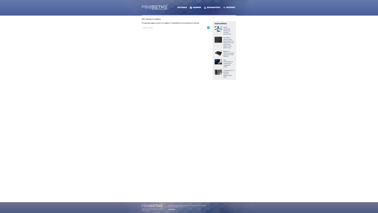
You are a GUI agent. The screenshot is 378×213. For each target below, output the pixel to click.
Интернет (230, 8)
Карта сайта (171, 209)
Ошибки (197, 8)
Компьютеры (213, 8)
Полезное (182, 8)
